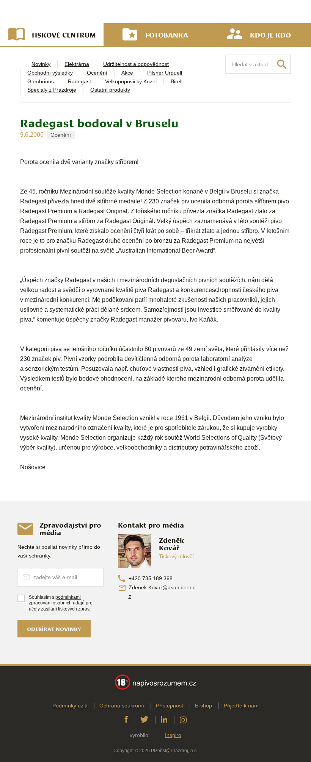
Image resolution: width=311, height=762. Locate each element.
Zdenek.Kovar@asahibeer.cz (162, 591)
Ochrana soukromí (121, 706)
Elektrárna (76, 64)
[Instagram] (183, 719)
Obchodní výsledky (50, 73)
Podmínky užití (70, 706)
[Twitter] (144, 719)
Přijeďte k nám (241, 706)
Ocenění (97, 73)
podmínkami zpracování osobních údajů (57, 600)
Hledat (282, 64)
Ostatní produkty (110, 90)
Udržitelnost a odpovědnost (136, 64)
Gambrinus (40, 81)
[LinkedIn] (164, 719)
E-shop (203, 706)
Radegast (79, 81)
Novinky (40, 64)
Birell (176, 81)
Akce (127, 73)
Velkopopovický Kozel (131, 81)
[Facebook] (126, 719)
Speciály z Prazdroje (51, 90)
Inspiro (173, 735)
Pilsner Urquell (164, 73)
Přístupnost (169, 706)
